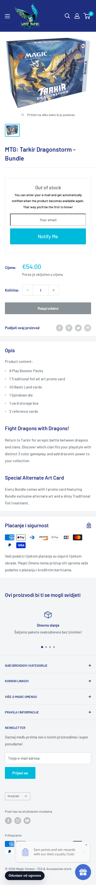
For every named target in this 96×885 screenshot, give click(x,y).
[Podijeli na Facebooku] (59, 327)
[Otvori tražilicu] (67, 16)
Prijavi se (20, 772)
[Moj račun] (77, 16)
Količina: (12, 290)
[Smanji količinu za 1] (27, 290)
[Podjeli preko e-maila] (87, 327)
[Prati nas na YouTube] (27, 820)
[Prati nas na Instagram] (17, 820)
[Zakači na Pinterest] (68, 327)
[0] (87, 16)
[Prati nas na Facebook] (8, 820)
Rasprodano (48, 308)
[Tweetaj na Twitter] (78, 327)
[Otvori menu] (7, 16)
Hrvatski (13, 796)
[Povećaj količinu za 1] (53, 290)
